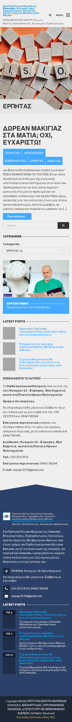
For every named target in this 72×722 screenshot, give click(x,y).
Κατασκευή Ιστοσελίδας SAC (36, 717)
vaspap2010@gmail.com (26, 596)
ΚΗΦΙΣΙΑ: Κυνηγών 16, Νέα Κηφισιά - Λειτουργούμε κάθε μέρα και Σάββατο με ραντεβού (32, 575)
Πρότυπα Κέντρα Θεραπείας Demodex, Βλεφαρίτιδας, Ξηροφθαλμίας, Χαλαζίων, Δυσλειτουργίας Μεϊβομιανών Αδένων (21, 10)
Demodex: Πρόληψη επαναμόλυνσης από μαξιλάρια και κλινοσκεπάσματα (42, 331)
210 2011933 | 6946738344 (29, 588)
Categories (11, 244)
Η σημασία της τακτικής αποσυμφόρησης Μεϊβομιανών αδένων (41, 347)
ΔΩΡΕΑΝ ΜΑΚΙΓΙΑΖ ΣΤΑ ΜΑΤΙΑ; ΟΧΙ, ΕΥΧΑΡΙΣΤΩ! (32, 135)
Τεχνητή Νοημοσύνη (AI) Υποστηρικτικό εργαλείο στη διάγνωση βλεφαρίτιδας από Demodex (40, 364)
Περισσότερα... (17, 216)
